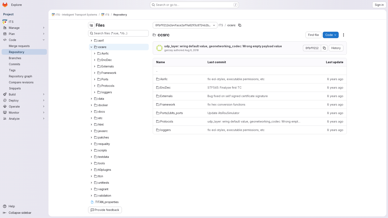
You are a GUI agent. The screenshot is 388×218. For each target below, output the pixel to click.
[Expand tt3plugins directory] (91, 169)
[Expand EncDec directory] (94, 60)
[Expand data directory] (91, 98)
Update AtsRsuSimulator (223, 113)
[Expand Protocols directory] (94, 85)
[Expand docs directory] (91, 111)
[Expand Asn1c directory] (94, 53)
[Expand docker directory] (91, 105)
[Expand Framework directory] (94, 72)
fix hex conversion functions (226, 104)
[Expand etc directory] (91, 118)
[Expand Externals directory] (94, 66)
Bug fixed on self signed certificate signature (238, 96)
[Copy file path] (239, 25)
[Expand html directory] (91, 124)
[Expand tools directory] (91, 163)
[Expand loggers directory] (94, 92)
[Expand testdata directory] (91, 156)
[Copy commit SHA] (324, 48)
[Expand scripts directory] (91, 150)
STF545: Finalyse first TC (224, 87)
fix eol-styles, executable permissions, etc (236, 79)
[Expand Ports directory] (94, 79)
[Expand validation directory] (91, 195)
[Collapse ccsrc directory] (91, 47)
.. (156, 70)
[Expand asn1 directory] (91, 40)
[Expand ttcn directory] (91, 176)
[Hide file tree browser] (91, 25)
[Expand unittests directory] (91, 182)
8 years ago (335, 79)
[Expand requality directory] (91, 143)
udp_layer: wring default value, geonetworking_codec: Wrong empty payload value (223, 46)
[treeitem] (119, 40)
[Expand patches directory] (91, 137)
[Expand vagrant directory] (91, 189)
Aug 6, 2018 (192, 50)
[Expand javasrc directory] (91, 131)
